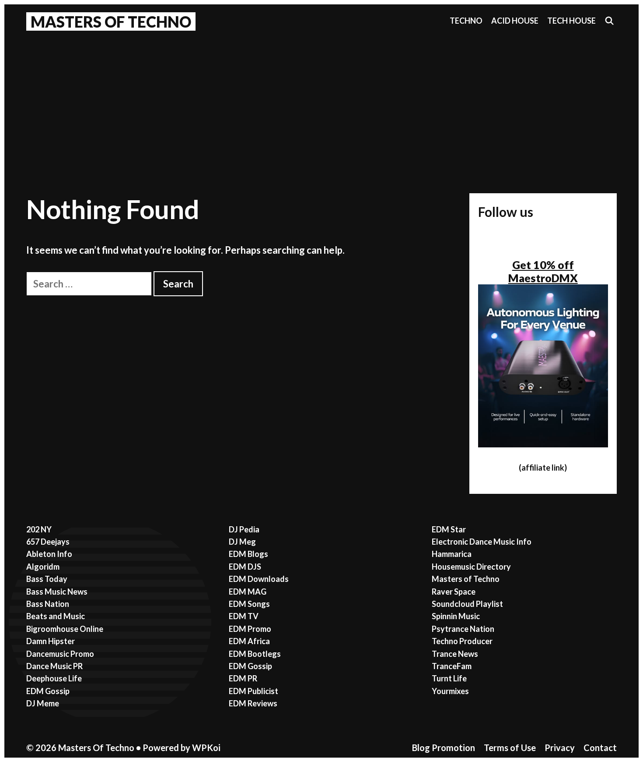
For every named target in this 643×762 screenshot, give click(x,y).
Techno (466, 20)
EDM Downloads (259, 579)
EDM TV (244, 616)
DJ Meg (242, 541)
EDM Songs (249, 604)
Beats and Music (55, 616)
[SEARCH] (609, 21)
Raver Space (453, 591)
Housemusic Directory (471, 566)
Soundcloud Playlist (467, 604)
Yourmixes (450, 691)
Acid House (514, 20)
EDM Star (449, 529)
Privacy (560, 747)
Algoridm (42, 566)
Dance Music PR (54, 666)
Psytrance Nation (463, 629)
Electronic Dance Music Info (481, 541)
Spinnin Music (456, 616)
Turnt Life (449, 678)
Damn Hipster (50, 641)
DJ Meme (42, 703)
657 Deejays (48, 541)
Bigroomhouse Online (64, 629)
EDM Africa (249, 641)
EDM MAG (247, 591)
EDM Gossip (48, 691)
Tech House (571, 20)
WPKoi (206, 747)
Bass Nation (47, 604)
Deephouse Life (54, 678)
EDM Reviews (253, 703)
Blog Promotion (443, 747)
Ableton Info (49, 554)
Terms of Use (510, 747)
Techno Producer (462, 641)
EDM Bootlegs (255, 654)
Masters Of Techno (111, 21)
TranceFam (452, 666)
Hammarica (452, 554)
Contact (600, 747)
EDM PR (243, 678)
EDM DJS (245, 566)
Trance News (455, 654)
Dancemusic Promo (60, 654)
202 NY (39, 529)
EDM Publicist (253, 691)
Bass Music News (56, 591)
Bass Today (46, 579)
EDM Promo (250, 629)
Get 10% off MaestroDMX (543, 271)
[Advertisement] (321, 101)
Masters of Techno (466, 579)
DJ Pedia (244, 529)
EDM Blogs (248, 554)
